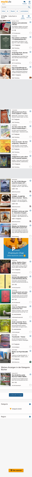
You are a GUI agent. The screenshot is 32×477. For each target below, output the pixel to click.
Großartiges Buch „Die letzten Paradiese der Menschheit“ (20, 53)
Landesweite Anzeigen (16, 395)
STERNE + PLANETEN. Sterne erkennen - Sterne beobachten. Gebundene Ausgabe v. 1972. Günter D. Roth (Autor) (19, 197)
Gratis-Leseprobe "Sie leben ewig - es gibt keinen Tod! (19, 322)
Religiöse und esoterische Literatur (19, 23)
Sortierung (29, 17)
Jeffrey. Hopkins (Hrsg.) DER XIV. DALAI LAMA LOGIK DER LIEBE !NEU (19, 263)
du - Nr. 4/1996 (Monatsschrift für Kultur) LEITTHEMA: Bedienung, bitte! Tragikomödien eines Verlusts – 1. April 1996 (19, 182)
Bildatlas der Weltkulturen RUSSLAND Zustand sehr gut (19, 227)
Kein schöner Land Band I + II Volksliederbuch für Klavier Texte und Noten (19, 38)
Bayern (13, 11)
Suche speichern (23, 18)
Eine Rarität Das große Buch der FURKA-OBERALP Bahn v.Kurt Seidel (20, 375)
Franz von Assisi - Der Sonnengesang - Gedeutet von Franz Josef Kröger (20, 142)
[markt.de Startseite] (6, 2)
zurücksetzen (24, 11)
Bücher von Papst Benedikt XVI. (20, 352)
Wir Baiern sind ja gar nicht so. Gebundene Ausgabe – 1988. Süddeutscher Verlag (20, 212)
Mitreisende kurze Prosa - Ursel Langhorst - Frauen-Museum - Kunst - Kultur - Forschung (19, 112)
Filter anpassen (17, 470)
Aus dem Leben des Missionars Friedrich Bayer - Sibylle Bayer (19, 127)
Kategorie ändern (17, 409)
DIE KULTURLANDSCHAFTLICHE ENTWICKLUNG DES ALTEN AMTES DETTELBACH (20, 278)
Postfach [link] (24, 3)
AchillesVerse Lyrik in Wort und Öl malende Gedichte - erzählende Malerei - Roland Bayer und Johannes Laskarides (20, 157)
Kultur (3, 11)
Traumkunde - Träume (18, 337)
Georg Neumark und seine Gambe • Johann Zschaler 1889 (19, 292)
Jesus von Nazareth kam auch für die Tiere (19, 307)
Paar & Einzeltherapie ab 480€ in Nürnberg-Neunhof (20, 68)
